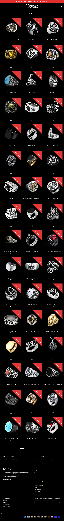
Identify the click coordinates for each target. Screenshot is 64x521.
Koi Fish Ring (32, 145)
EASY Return (39, 456)
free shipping (8, 456)
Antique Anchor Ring (11, 304)
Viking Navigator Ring (52, 304)
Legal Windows (6, 504)
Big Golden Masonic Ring (32, 410)
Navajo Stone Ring (11, 92)
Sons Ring (32, 39)
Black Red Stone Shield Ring (52, 251)
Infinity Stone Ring (11, 65)
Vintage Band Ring (11, 331)
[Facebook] (3, 482)
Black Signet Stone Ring (11, 251)
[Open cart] (61, 6)
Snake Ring (32, 92)
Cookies (4, 502)
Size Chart (36, 470)
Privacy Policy (5, 500)
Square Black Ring (11, 145)
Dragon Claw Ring (11, 384)
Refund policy (37, 491)
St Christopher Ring (53, 198)
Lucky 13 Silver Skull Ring (32, 65)
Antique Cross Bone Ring (32, 278)
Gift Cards (36, 487)
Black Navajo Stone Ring (11, 438)
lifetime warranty (10, 460)
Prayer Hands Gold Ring (53, 65)
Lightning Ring (11, 225)
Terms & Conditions (6, 498)
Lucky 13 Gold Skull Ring (32, 331)
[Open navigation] (2, 6)
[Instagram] (6, 482)
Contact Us (36, 483)
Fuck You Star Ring (32, 357)
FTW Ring (11, 198)
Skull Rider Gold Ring (52, 331)
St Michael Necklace (53, 357)
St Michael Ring (32, 438)
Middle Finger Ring (52, 145)
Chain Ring (53, 92)
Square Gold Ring (11, 357)
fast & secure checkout (44, 460)
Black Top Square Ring (32, 225)
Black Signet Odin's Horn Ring (53, 384)
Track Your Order (37, 472)
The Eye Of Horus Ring (52, 410)
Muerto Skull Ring (52, 278)
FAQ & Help (36, 477)
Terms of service (37, 489)
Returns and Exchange (38, 481)
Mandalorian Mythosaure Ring (32, 198)
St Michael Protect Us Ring (11, 39)
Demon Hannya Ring (53, 225)
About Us (36, 479)
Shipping (36, 474)
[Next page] (42, 447)
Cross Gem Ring (52, 438)
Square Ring (11, 278)
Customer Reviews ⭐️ (38, 485)
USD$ (1, 513)
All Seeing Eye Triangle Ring (32, 384)
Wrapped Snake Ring (32, 251)
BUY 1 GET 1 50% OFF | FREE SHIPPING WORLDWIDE (32, 1)
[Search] (58, 6)
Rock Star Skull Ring (53, 39)
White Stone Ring (32, 304)
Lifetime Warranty (6, 506)
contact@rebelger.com (7, 479)
